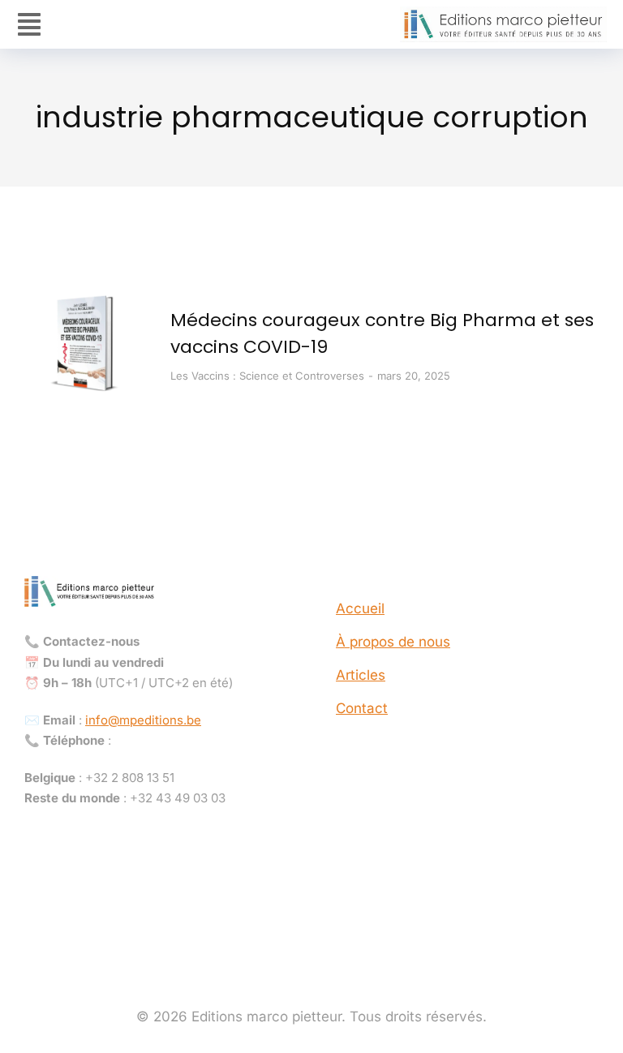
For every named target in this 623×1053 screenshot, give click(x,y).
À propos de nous (393, 642)
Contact (362, 708)
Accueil (360, 608)
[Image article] (85, 345)
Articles (360, 675)
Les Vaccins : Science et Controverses (267, 375)
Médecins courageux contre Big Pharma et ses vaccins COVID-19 (382, 333)
